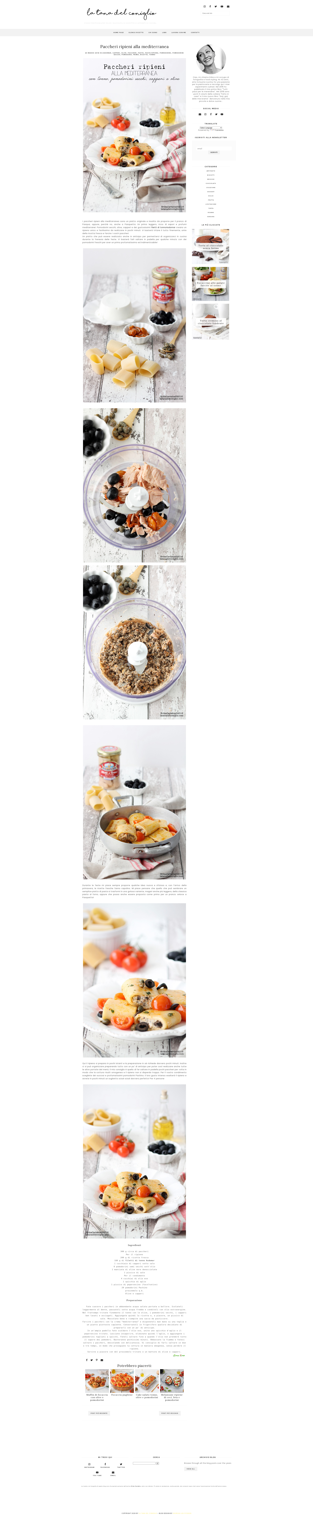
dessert (211, 192)
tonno (152, 54)
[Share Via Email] (102, 1360)
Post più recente (99, 1413)
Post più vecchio (170, 1413)
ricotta (144, 54)
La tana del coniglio (148, 1513)
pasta (141, 53)
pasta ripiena (151, 53)
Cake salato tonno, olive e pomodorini (147, 1396)
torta (210, 208)
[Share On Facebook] (87, 1360)
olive (124, 53)
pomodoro (127, 54)
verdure (211, 216)
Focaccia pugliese (122, 1394)
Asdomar (106, 53)
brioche (211, 179)
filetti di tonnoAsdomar (163, 227)
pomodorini (165, 53)
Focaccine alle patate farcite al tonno (211, 284)
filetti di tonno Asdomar (140, 1260)
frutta (211, 200)
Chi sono (153, 32)
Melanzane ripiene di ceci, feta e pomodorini (172, 1397)
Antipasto (211, 171)
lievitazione (211, 204)
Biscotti (211, 175)
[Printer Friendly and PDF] (179, 1356)
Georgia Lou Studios (182, 1513)
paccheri (132, 53)
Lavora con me (179, 32)
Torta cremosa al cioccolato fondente (211, 322)
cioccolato (211, 183)
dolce (211, 196)
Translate (219, 130)
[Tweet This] (91, 1360)
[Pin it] (97, 1360)
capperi (116, 53)
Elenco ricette (136, 32)
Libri (164, 32)
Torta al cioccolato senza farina (211, 247)
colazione (211, 187)
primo (136, 54)
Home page (118, 32)
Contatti (195, 32)
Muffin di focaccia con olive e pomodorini (97, 1397)
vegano (211, 212)
